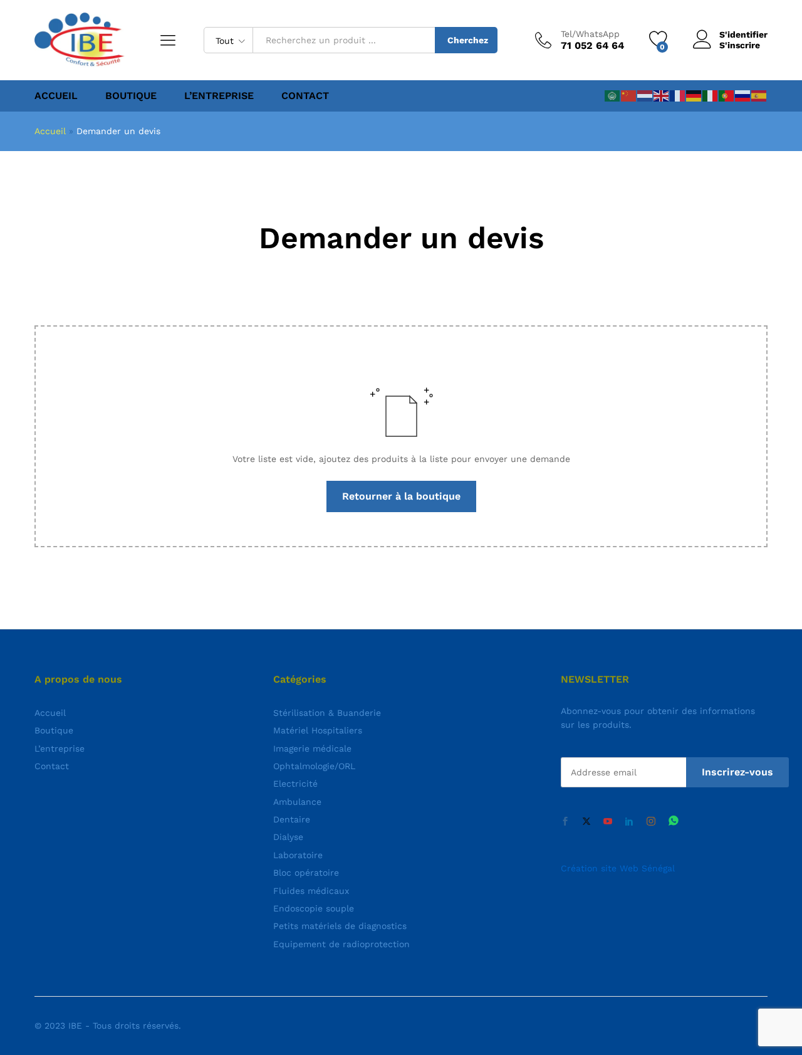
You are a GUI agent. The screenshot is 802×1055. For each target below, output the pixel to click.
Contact (305, 96)
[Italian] (710, 95)
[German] (694, 95)
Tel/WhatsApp (590, 34)
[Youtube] (607, 822)
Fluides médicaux (311, 891)
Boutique (131, 96)
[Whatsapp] (673, 821)
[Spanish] (759, 95)
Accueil (56, 96)
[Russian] (743, 95)
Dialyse (288, 837)
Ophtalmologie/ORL (314, 766)
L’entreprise (219, 96)
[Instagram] (651, 822)
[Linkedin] (629, 822)
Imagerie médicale (312, 748)
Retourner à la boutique (401, 496)
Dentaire (291, 819)
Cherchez (467, 40)
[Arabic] (613, 95)
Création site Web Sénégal (618, 868)
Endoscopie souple (313, 908)
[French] (678, 95)
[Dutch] (645, 95)
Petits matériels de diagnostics (340, 926)
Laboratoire (298, 855)
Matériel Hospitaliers (317, 730)
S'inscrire (739, 45)
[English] (662, 95)
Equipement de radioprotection (341, 944)
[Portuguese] (727, 95)
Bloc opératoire (306, 873)
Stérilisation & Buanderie (327, 713)
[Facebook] (565, 822)
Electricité (295, 784)
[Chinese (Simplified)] (629, 95)
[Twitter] (586, 822)
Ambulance (297, 802)
